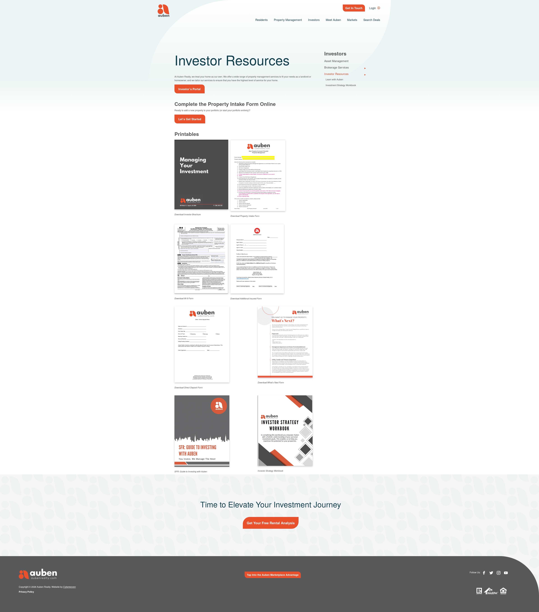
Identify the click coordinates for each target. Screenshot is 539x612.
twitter (491, 573)
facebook (484, 573)
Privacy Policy (26, 591)
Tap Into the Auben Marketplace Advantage (273, 575)
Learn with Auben (334, 79)
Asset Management (336, 61)
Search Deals (371, 20)
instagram (498, 573)
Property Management (288, 20)
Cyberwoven (69, 586)
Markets (352, 20)
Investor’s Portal (189, 89)
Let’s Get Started (189, 119)
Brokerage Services (336, 67)
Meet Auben (333, 20)
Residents (261, 20)
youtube (506, 573)
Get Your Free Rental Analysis (271, 522)
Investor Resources (336, 74)
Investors (314, 20)
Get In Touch (353, 8)
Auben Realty (163, 10)
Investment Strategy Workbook (341, 85)
